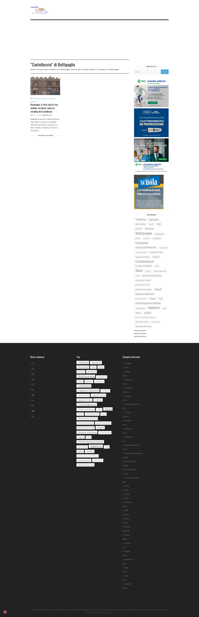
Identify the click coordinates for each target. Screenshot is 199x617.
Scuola (127, 551)
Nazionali (128, 502)
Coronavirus (145, 261)
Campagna (157, 238)
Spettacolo (129, 559)
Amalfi (151, 224)
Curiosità (128, 420)
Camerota (146, 238)
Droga (157, 266)
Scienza (127, 543)
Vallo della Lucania (142, 322)
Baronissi (149, 228)
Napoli (158, 289)
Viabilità (127, 584)
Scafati (147, 312)
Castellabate (163, 248)
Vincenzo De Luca (143, 326)
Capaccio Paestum (146, 247)
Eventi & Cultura (48, 98)
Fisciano (148, 271)
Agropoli (154, 219)
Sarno (138, 313)
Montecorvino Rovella (143, 285)
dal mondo (129, 429)
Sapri (164, 308)
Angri (159, 224)
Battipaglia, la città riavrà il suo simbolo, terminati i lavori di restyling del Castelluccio (44, 108)
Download (128, 437)
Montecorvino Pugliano (143, 280)
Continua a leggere (45, 135)
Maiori (138, 276)
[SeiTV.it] (39, 8)
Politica (127, 518)
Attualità (128, 363)
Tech (126, 576)
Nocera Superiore (141, 299)
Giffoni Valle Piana (160, 271)
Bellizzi (138, 238)
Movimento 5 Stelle (144, 289)
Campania (36, 98)
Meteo (127, 486)
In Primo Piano (130, 469)
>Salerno (141, 219)
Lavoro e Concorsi (131, 478)
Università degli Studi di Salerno (145, 317)
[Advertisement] (99, 40)
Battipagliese (159, 234)
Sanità (127, 535)
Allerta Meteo (141, 224)
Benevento (129, 380)
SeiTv (34, 115)
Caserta (127, 396)
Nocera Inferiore (145, 294)
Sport (127, 567)
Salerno (33, 101)
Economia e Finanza (132, 445)
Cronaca (128, 412)
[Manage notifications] (5, 612)
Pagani (153, 298)
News (127, 510)
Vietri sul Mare (155, 322)
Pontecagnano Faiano (148, 303)
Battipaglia (144, 233)
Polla (160, 299)
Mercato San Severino (152, 275)
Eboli (139, 270)
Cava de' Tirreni (156, 252)
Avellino (139, 229)
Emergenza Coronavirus (133, 453)
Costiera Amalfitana (144, 266)
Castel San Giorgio (141, 252)
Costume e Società (132, 404)
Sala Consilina (140, 308)
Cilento (155, 257)
